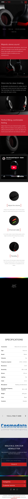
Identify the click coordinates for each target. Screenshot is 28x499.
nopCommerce (14, 498)
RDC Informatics (16, 497)
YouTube (14, 489)
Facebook (11, 489)
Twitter (17, 489)
